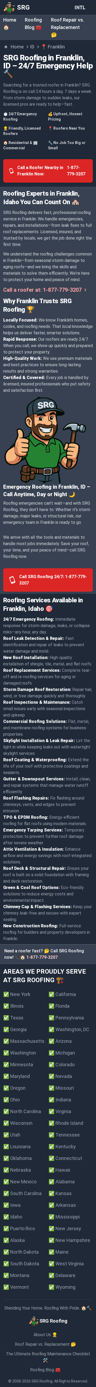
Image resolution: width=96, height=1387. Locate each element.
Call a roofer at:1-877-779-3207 (42, 290)
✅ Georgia (15, 1029)
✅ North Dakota (21, 1252)
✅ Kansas (60, 1193)
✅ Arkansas (62, 1205)
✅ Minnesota (18, 1064)
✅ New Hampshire (69, 1240)
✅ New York (16, 994)
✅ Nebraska (17, 1170)
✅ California (62, 994)
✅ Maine (59, 1252)
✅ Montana (16, 1275)
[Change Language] (81, 7)
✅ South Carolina (22, 1193)
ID (32, 47)
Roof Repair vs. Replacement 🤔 (67, 27)
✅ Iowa (12, 1205)
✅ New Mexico (20, 1181)
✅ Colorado (62, 1064)
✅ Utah (11, 1135)
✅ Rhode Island (66, 1123)
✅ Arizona (60, 1041)
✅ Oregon (14, 1088)
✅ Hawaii (59, 1170)
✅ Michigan (62, 1053)
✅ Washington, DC (69, 1029)
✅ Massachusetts (24, 1041)
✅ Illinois (13, 1006)
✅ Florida (59, 1006)
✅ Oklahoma (17, 1158)
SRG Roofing (42, 1381)
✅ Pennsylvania (66, 1017)
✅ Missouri (61, 1088)
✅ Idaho (12, 1217)
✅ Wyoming (62, 1287)
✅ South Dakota (21, 1263)
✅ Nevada (60, 1076)
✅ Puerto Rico (19, 1228)
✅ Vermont (16, 1287)
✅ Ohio (11, 1099)
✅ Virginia (60, 1111)
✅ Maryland (16, 1076)
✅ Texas (13, 1017)
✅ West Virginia (66, 1263)
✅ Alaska (14, 1240)
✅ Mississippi (64, 1217)
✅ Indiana (60, 1099)
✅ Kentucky (62, 1146)
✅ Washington (19, 1053)
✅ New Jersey (65, 1228)
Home (17, 47)
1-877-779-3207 (42, 957)
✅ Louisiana (17, 1146)
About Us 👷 (45, 1334)
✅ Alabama (62, 1181)
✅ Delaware (62, 1275)
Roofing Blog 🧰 (45, 1369)
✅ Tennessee (64, 1135)
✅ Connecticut (65, 1158)
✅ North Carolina (22, 1111)
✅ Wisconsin (18, 1123)
